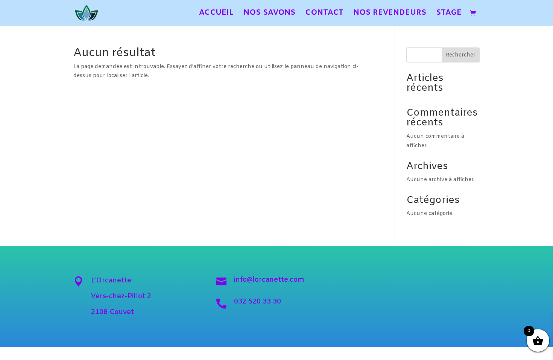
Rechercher (461, 55)
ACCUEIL (216, 14)
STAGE (449, 14)
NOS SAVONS (269, 14)
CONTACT (324, 14)
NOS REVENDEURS (389, 14)
